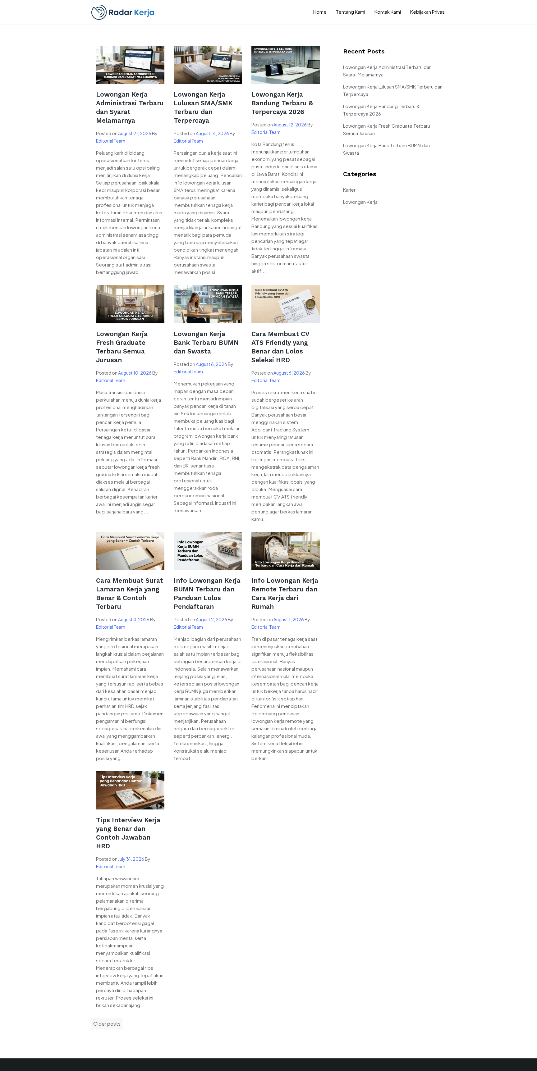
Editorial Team (110, 141)
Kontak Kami (387, 12)
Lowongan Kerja (360, 202)
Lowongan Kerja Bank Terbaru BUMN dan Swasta (206, 342)
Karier (349, 190)
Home (320, 12)
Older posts (107, 1023)
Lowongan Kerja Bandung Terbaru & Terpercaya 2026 (282, 103)
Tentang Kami (350, 12)
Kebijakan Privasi (428, 12)
